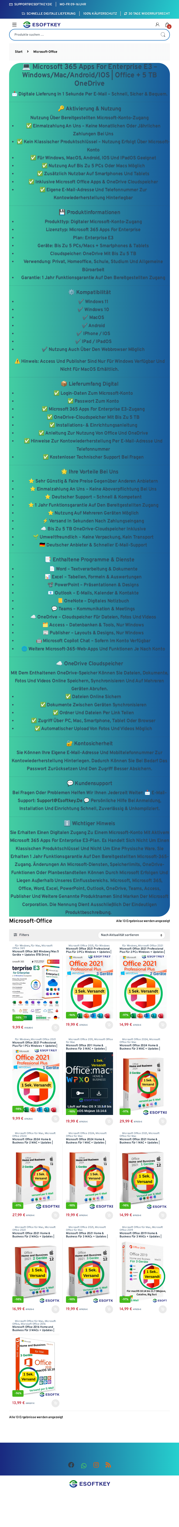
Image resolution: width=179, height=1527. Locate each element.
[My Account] (157, 24)
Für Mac (35, 945)
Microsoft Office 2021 (81, 945)
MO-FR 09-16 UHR (73, 5)
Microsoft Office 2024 (135, 1039)
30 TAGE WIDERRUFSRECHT (149, 14)
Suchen (162, 34)
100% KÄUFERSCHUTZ (100, 14)
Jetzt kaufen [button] (54, 1028)
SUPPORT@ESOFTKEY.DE (33, 5)
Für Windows (22, 945)
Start (18, 52)
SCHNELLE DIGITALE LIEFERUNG (51, 14)
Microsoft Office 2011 (81, 1039)
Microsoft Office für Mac (29, 1133)
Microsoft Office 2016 (33, 1324)
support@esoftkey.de (60, 801)
